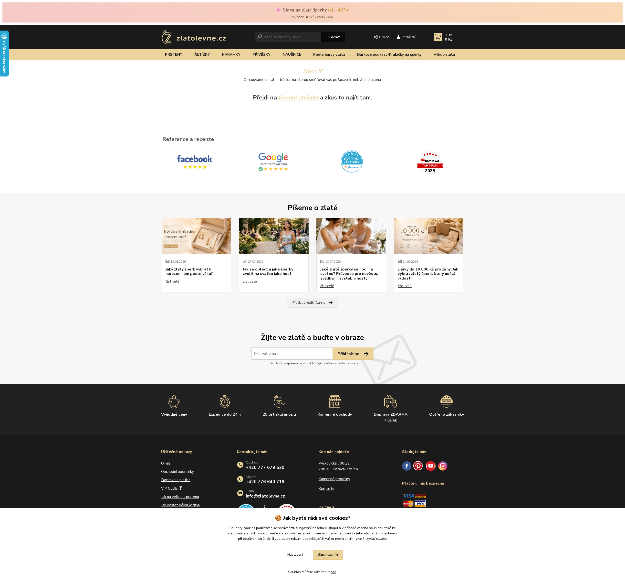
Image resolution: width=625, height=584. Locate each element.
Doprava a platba (175, 479)
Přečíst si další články (308, 302)
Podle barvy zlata (329, 54)
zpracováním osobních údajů (304, 363)
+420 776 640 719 (265, 482)
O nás (165, 463)
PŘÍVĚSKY (261, 54)
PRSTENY (173, 54)
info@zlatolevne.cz (265, 496)
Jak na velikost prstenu (180, 496)
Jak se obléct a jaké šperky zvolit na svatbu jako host (268, 271)
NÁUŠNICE (292, 54)
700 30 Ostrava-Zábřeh (338, 469)
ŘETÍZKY (202, 54)
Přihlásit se (349, 354)
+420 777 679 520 (265, 467)
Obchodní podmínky (177, 471)
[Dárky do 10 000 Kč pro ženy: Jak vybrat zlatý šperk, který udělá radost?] (428, 236)
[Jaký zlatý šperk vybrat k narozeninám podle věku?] (196, 236)
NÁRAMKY (231, 54)
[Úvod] (194, 37)
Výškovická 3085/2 (334, 463)
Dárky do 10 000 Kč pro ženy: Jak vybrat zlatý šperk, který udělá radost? (428, 274)
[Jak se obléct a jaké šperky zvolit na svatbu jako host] (274, 236)
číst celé (172, 281)
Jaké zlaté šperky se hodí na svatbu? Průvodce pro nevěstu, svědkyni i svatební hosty (349, 274)
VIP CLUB (172, 488)
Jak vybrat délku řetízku (180, 505)
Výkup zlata (444, 54)
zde (333, 572)
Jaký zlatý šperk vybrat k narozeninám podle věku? (189, 271)
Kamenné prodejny (334, 478)
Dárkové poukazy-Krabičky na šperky (389, 54)
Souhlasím (328, 554)
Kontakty (326, 488)
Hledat (333, 37)
